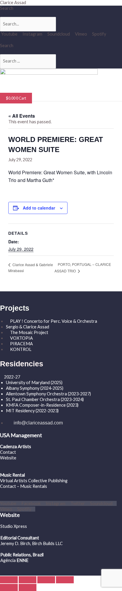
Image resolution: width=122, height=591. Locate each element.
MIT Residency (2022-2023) (32, 410)
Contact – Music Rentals (23, 486)
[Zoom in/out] (9, 579)
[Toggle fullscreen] (27, 579)
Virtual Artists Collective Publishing (34, 480)
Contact (8, 452)
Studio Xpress (13, 526)
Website (8, 457)
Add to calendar (39, 208)
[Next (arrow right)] (27, 587)
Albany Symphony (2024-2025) (35, 388)
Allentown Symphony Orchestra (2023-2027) (48, 393)
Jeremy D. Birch (15, 543)
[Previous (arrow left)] (9, 587)
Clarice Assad (13, 2)
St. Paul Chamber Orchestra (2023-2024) (45, 399)
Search (6, 8)
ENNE (22, 560)
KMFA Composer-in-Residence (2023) (42, 405)
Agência (8, 560)
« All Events (21, 115)
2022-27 (12, 376)
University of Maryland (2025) (34, 382)
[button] (19, 89)
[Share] (46, 579)
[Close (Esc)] (65, 579)
